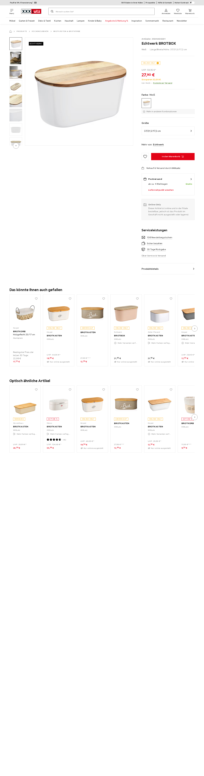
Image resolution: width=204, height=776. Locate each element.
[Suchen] (52, 11)
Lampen (81, 20)
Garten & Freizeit (27, 20)
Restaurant (167, 20)
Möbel (12, 20)
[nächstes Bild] (195, 329)
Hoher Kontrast (182, 2)
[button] (15, 43)
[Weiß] (146, 103)
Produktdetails (150, 268)
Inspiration (137, 20)
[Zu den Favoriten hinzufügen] (145, 156)
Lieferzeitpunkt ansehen (161, 190)
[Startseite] (10, 31)
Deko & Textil (44, 20)
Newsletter (182, 20)
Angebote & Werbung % (116, 20)
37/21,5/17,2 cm (152, 130)
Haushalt (69, 20)
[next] (16, 146)
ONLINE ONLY (149, 63)
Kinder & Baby (95, 20)
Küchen (57, 20)
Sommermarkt (152, 20)
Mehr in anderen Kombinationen (162, 111)
